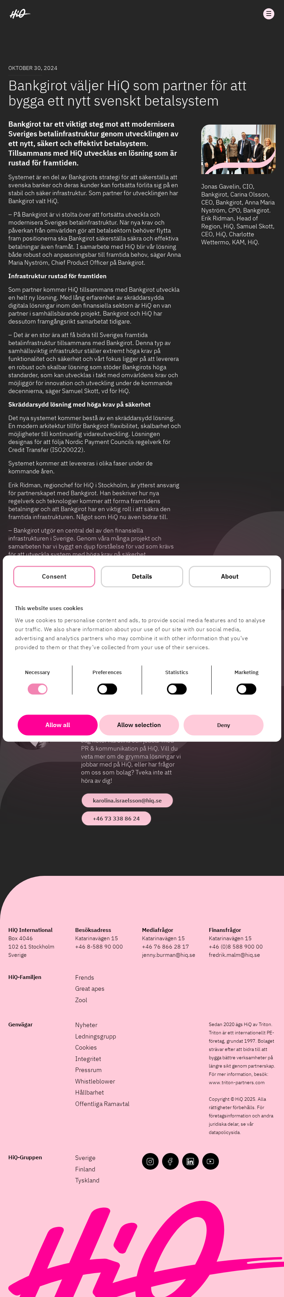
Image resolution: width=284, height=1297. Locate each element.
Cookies (86, 1047)
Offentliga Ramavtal (102, 1104)
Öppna (268, 13)
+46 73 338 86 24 (116, 818)
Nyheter (86, 1025)
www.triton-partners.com (237, 1082)
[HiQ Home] (20, 14)
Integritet (88, 1059)
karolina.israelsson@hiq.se (127, 800)
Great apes (90, 988)
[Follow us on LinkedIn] (190, 1161)
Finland (85, 1169)
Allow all (57, 725)
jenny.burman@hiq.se (168, 954)
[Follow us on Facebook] (170, 1161)
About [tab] (230, 576)
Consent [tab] (54, 576)
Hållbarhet (89, 1092)
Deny (223, 725)
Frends (84, 977)
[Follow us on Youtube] (210, 1161)
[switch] (107, 689)
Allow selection (139, 725)
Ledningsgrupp (95, 1036)
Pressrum (88, 1070)
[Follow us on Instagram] (150, 1161)
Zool (81, 1000)
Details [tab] (142, 576)
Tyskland (87, 1180)
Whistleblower (95, 1081)
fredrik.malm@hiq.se (234, 954)
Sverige (85, 1158)
